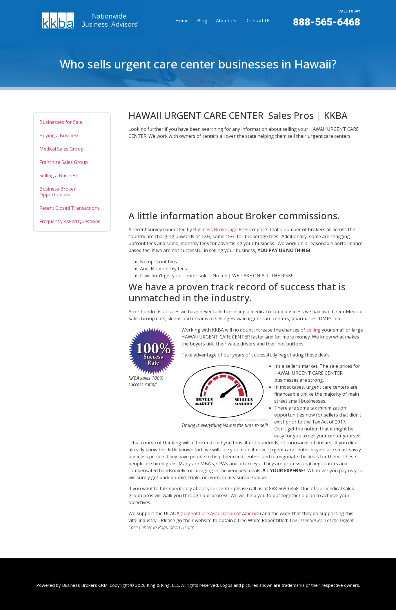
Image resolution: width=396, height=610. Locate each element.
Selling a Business (59, 175)
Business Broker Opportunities (57, 192)
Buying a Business (59, 135)
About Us (226, 20)
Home (181, 20)
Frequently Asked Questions (69, 221)
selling (313, 330)
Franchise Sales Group (63, 162)
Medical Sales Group (61, 149)
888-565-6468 (326, 22)
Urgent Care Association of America (220, 513)
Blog (202, 20)
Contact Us (258, 20)
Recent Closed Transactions (69, 208)
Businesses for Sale (60, 122)
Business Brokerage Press (222, 229)
